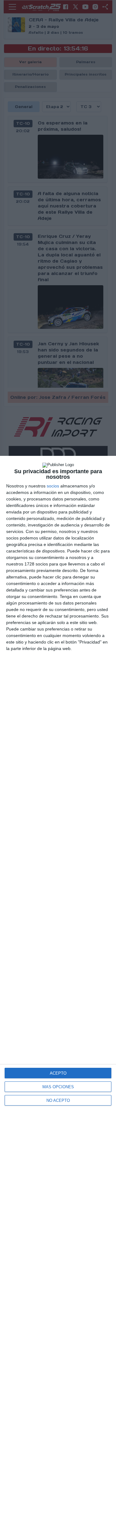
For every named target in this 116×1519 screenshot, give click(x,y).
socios (53, 486)
